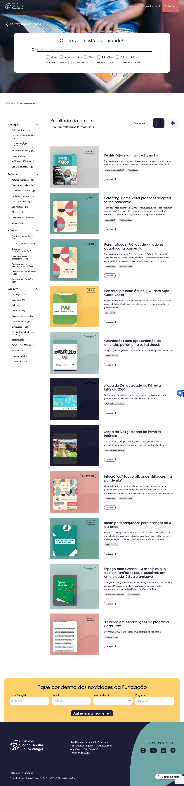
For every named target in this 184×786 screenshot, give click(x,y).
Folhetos (129, 57)
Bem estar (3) (18, 300)
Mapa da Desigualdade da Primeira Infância (132, 434)
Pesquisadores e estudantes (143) (20, 257)
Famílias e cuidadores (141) (22, 237)
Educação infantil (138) (23, 150)
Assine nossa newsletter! (92, 713)
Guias (81, 62)
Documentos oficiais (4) (23, 190)
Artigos (73, 57)
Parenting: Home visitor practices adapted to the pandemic (137, 200)
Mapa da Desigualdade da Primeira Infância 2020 (132, 387)
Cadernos (56, 62)
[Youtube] (153, 750)
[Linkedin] (163, 750)
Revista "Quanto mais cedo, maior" (131, 155)
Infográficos (108, 57)
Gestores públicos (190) (23, 243)
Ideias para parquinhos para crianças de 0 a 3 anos (137, 525)
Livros (92, 57)
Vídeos (54, 57)
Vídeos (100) (18, 223)
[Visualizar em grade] (173, 123)
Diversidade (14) (20, 327)
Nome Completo (18, 695)
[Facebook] (173, 750)
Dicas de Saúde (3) (21, 321)
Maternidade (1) (19, 340)
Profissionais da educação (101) (24, 272)
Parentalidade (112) (21, 156)
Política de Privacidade (21, 773)
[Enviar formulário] (33, 50)
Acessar (109, 179)
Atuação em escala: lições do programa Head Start (136, 624)
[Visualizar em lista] (158, 123)
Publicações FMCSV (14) (23, 345)
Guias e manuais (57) (22, 201)
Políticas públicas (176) (23, 161)
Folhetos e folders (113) (23, 196)
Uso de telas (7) (19, 361)
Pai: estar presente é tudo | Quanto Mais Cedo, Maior (136, 293)
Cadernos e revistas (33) (23, 185)
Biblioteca (170, 6)
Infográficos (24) (20, 207)
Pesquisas (105, 62)
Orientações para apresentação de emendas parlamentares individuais (132, 342)
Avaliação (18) (19, 294)
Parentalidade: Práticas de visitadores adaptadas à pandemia (133, 246)
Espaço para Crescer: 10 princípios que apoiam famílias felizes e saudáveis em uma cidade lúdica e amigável (135, 572)
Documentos (131, 62)
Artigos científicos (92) (23, 180)
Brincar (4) (17, 305)
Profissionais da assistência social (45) (22, 265)
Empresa (140, 695)
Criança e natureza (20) (23, 316)
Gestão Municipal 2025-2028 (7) (23, 333)
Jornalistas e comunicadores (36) (21, 250)
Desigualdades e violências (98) (19, 144)
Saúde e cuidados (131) (23, 166)
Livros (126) (18, 212)
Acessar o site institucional (144, 6)
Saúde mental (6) (20, 356)
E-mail (55, 695)
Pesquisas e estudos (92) (23, 217)
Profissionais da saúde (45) (22, 280)
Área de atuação (101, 695)
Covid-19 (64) (18, 310)
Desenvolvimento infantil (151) (24, 136)
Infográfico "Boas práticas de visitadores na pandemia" (138, 478)
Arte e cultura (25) (21, 130)
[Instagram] (143, 750)
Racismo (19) (18, 350)
